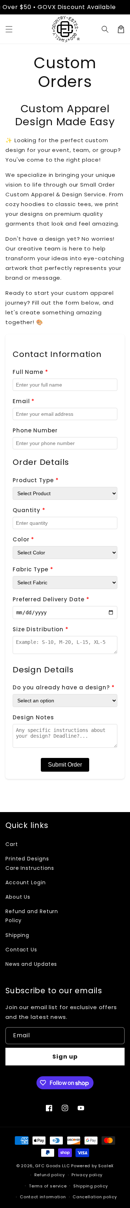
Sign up (65, 1056)
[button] (9, 29)
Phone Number (35, 430)
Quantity (29, 510)
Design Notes (33, 717)
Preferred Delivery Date (51, 599)
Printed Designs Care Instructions (29, 863)
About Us (17, 896)
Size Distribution (41, 629)
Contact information (43, 1197)
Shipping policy (90, 1186)
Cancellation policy (95, 1197)
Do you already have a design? (64, 687)
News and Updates (31, 964)
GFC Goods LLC (52, 1166)
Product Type (36, 480)
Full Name (30, 372)
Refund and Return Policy (31, 916)
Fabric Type (33, 569)
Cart (11, 844)
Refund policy (49, 1175)
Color (23, 539)
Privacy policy (87, 1175)
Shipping (17, 935)
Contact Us (21, 949)
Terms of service (47, 1186)
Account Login (25, 882)
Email (24, 401)
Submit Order (65, 765)
